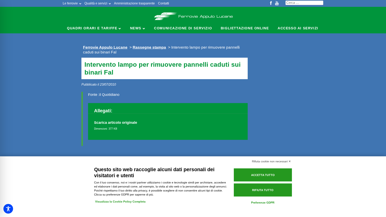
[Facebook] (271, 3)
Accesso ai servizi (298, 28)
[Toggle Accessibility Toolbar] (8, 209)
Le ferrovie (70, 3)
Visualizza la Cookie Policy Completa (120, 201)
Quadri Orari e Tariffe (92, 28)
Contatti (163, 3)
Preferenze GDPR (262, 202)
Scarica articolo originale (115, 123)
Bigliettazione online (245, 28)
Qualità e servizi (95, 3)
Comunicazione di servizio (183, 28)
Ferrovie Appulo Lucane (193, 15)
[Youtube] (277, 3)
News (135, 28)
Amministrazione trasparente (134, 3)
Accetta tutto (263, 175)
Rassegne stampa (149, 47)
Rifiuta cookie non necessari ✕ (271, 161)
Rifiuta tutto (262, 190)
